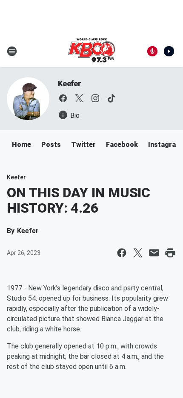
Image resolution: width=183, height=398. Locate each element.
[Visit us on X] (79, 98)
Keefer (69, 83)
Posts (51, 144)
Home (21, 144)
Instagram (165, 144)
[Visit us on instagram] (95, 98)
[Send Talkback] (152, 51)
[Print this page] (170, 253)
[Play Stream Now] (169, 51)
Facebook (122, 144)
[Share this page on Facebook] (122, 253)
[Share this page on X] (138, 253)
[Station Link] (91, 51)
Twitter (83, 144)
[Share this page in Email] (154, 253)
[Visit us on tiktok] (111, 98)
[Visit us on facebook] (63, 98)
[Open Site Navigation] (12, 51)
